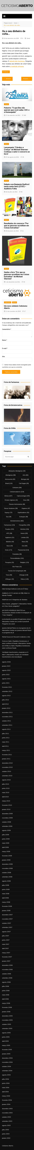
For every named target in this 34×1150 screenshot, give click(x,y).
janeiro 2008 (6, 910)
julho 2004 (5, 1079)
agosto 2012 (6, 695)
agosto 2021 (6, 679)
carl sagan (24, 483)
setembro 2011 (7, 725)
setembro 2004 (7, 1070)
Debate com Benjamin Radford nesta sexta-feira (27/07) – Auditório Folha (16, 186)
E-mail (4, 348)
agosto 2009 (6, 830)
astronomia (10, 479)
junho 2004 (6, 1083)
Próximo (25, 79)
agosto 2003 (6, 1125)
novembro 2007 (7, 919)
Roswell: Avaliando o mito (22, 637)
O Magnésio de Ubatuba (19, 599)
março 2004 (6, 1096)
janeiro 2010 (6, 809)
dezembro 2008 (7, 864)
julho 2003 (5, 1130)
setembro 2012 (7, 691)
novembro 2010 (7, 767)
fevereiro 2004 (7, 1100)
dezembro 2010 (7, 763)
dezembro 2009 (7, 813)
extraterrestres (17, 521)
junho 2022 (6, 674)
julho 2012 (5, 700)
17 (25, 311)
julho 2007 (5, 936)
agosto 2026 (6, 662)
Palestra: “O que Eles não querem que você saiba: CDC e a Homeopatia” (16, 110)
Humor (24, 533)
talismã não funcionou (17, 61)
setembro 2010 (7, 776)
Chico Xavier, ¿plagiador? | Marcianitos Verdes (17, 604)
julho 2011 (5, 733)
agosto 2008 (6, 881)
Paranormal (23, 550)
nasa (25, 541)
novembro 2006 (7, 969)
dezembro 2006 (7, 965)
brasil (6, 72)
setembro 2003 (7, 1121)
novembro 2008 (7, 868)
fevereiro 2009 (7, 856)
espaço (8, 512)
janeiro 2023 (6, 666)
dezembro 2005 (7, 1016)
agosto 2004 (6, 1075)
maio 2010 (5, 792)
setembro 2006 (7, 978)
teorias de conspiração (17, 571)
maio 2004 (5, 1087)
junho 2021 (6, 683)
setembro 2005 (7, 1028)
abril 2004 (5, 1092)
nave (10, 546)
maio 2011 (5, 742)
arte (25, 475)
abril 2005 (5, 1041)
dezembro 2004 (7, 1058)
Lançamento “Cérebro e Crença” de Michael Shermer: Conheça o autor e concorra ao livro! (17, 150)
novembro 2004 (7, 1062)
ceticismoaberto (17, 492)
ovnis (8, 550)
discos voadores (11, 508)
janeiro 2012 (6, 708)
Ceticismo (7, 302)
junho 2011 (6, 738)
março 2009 (6, 851)
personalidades (17, 558)
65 (21, 192)
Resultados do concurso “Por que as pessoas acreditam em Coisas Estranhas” (16, 225)
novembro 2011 (7, 716)
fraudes (9, 529)
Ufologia (23, 575)
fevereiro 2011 (7, 754)
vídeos (25, 579)
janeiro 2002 (6, 1138)
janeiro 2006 (6, 1012)
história (24, 529)
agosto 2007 (6, 931)
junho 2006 (6, 990)
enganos (26, 508)
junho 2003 (6, 1134)
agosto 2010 (6, 780)
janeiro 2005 (6, 1054)
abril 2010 (5, 797)
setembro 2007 (7, 927)
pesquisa (9, 562)
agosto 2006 (6, 982)
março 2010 (6, 801)
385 (25, 115)
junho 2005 (6, 1037)
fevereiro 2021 (7, 687)
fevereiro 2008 (7, 906)
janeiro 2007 (6, 961)
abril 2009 (5, 847)
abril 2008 (5, 898)
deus (26, 500)
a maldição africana (17, 66)
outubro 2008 (6, 872)
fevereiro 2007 (7, 957)
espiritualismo (23, 512)
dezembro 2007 (7, 915)
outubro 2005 (6, 1024)
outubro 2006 (6, 974)
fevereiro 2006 (7, 1007)
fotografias (24, 525)
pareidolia (17, 554)
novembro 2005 (7, 1020)
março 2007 (6, 953)
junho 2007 (6, 940)
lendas (25, 537)
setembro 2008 (7, 877)
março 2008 (6, 902)
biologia (25, 479)
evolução (23, 517)
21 (23, 231)
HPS (9, 533)
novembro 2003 (7, 1113)
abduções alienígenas (17, 471)
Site (3, 356)
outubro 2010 (6, 771)
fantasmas (9, 525)
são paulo (17, 566)
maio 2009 (5, 843)
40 (24, 282)
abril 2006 (5, 999)
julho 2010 (5, 784)
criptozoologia (23, 496)
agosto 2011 (6, 729)
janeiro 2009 (6, 860)
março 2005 (6, 1045)
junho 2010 (6, 788)
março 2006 (6, 1003)
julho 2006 (5, 986)
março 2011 (6, 750)
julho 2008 (5, 885)
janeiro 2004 (6, 1104)
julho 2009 (5, 835)
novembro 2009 (7, 818)
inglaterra (9, 537)
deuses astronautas (17, 504)
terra (9, 575)
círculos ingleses (11, 500)
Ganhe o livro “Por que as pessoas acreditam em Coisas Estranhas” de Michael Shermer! (16, 275)
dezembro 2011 (7, 712)
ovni (24, 546)
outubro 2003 (6, 1117)
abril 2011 (5, 746)
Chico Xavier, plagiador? (12, 606)
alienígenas (11, 475)
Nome (4, 340)
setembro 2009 (7, 826)
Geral (28, 38)
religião (24, 562)
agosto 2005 (6, 1033)
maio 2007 (5, 944)
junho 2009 (6, 839)
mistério (10, 541)
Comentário (6, 329)
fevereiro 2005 (7, 1049)
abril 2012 (5, 704)
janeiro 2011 (6, 759)
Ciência (8, 496)
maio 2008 (5, 893)
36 (23, 157)
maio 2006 (5, 995)
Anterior (8, 79)
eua (8, 517)
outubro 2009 (6, 822)
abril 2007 (5, 948)
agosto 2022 (6, 670)
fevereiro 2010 (7, 805)
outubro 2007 (6, 923)
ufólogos (9, 579)
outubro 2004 (6, 1066)
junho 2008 (6, 889)
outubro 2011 (6, 721)
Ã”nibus (25, 589)
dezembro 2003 (7, 1108)
